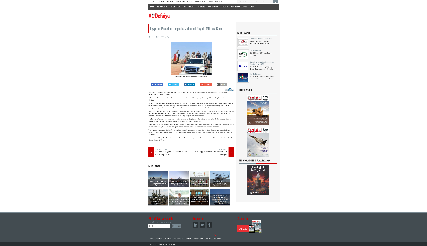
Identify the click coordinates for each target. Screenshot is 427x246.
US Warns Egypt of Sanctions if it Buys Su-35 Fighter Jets (172, 153)
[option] (191, 60)
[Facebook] (209, 225)
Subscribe (249, 226)
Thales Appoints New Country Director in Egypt (210, 153)
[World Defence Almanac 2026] (258, 180)
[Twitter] (202, 225)
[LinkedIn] (195, 225)
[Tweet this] (173, 84)
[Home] (159, 16)
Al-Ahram (153, 37)
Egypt (168, 37)
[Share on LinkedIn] (189, 84)
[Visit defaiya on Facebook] (157, 84)
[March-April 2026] (258, 111)
